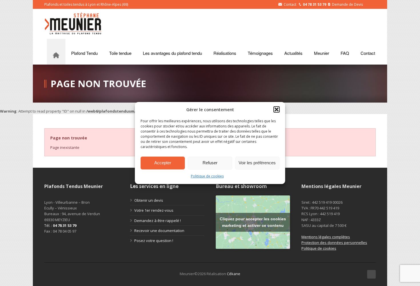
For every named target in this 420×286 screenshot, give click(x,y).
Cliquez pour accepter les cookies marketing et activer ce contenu (253, 222)
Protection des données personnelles (334, 242)
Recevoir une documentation (159, 230)
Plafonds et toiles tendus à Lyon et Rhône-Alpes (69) (86, 4)
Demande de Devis (347, 4)
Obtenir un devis (148, 200)
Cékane (233, 273)
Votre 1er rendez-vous (153, 210)
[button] (276, 109)
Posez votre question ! (153, 240)
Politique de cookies (207, 176)
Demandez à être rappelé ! (157, 220)
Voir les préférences (257, 162)
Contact (290, 4)
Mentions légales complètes (325, 236)
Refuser (210, 162)
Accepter (162, 162)
